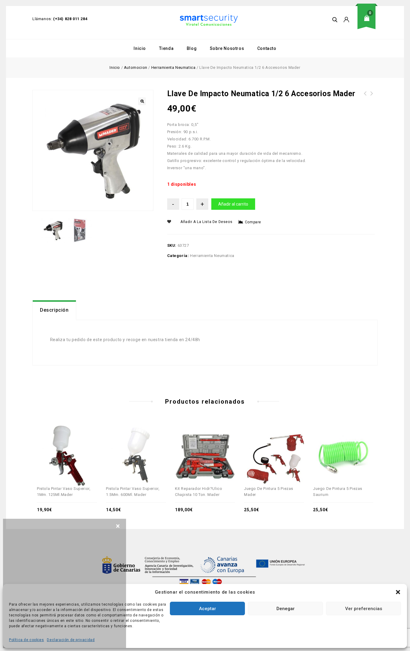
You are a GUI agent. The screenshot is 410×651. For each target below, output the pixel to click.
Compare (253, 222)
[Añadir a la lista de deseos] (73, 443)
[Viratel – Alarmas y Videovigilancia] (209, 20)
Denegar (285, 608)
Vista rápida (60, 443)
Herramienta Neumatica (173, 67)
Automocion (135, 67)
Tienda (166, 48)
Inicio (140, 48)
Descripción (54, 310)
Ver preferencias (363, 608)
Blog (192, 48)
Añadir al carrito (233, 204)
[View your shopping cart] (369, 22)
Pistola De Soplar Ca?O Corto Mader (372, 97)
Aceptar (207, 608)
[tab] (54, 310)
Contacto (266, 48)
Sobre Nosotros (227, 48)
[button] (398, 592)
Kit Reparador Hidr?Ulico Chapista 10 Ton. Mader (365, 101)
